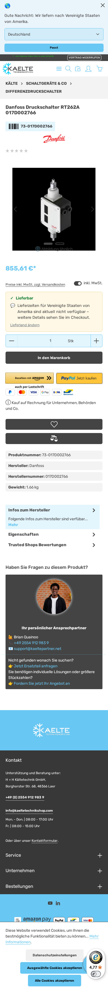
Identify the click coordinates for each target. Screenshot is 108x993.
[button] (29, 381)
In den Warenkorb (54, 357)
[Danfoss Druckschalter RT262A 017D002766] (54, 209)
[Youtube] (50, 904)
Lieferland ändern (25, 325)
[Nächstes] (92, 209)
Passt (54, 47)
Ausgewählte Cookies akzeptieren (54, 968)
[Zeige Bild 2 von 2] (59, 244)
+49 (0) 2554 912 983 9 (25, 797)
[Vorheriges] (16, 209)
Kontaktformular (45, 841)
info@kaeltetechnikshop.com (29, 811)
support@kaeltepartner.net (37, 648)
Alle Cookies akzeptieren (54, 981)
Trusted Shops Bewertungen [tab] (37, 544)
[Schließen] (103, 5)
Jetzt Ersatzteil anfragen (35, 666)
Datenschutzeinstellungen (55, 955)
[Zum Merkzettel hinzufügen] (54, 424)
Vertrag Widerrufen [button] (84, 57)
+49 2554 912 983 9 (31, 643)
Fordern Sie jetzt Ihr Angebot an (42, 683)
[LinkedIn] (58, 904)
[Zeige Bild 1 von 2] (48, 244)
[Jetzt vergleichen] (78, 68)
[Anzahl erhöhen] (96, 340)
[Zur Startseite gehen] (18, 69)
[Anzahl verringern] (11, 340)
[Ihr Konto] (88, 68)
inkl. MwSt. (88, 283)
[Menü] (59, 68)
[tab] (53, 517)
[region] (54, 209)
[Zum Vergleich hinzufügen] (54, 438)
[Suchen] (68, 68)
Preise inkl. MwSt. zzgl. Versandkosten (35, 284)
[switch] (78, 283)
